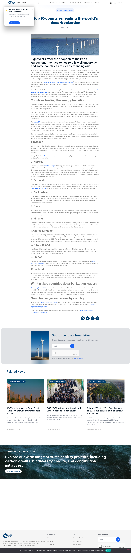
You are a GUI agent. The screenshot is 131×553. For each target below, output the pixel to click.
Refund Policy (77, 541)
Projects (50, 541)
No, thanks (14, 20)
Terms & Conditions (79, 538)
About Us (50, 545)
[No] (128, 550)
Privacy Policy (77, 545)
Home (49, 538)
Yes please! (14, 22)
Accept (108, 550)
